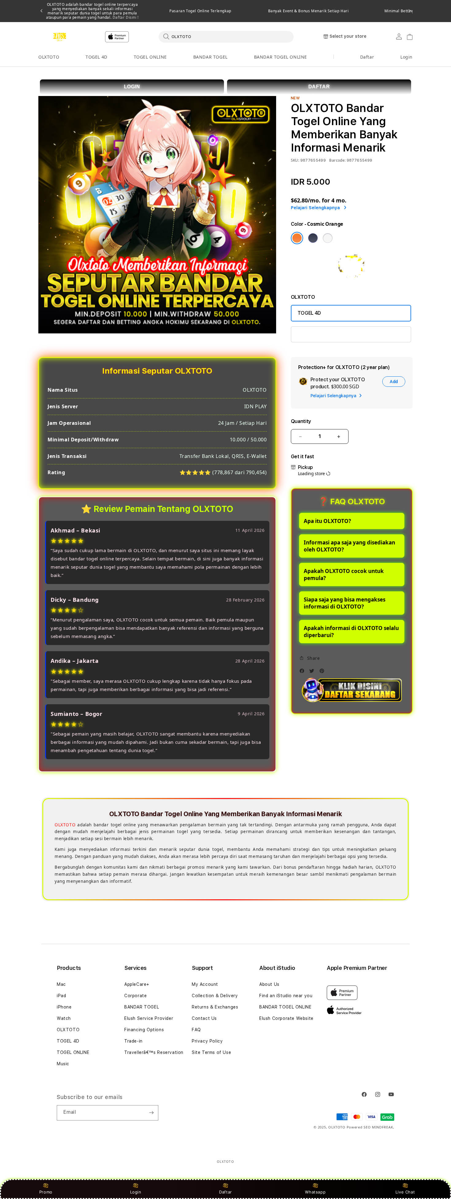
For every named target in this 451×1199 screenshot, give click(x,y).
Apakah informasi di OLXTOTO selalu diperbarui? (351, 631)
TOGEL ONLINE (150, 57)
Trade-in (133, 1041)
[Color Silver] (328, 238)
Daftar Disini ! (125, 17)
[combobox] (226, 36)
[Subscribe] (151, 1112)
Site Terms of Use (211, 1052)
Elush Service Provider (148, 1018)
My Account (205, 984)
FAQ (196, 1029)
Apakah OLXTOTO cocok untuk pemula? (344, 574)
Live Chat (405, 1191)
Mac (61, 984)
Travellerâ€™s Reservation (153, 1052)
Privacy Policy (207, 1041)
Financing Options (144, 1029)
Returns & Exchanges (215, 1007)
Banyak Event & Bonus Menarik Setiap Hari (308, 11)
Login (135, 1191)
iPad (61, 995)
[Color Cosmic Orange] (297, 238)
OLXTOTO (48, 57)
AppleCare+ (136, 984)
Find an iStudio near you (285, 995)
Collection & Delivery (215, 995)
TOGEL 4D (96, 57)
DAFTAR (319, 86)
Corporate (135, 995)
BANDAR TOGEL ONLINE (280, 57)
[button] (48, 57)
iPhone (64, 1007)
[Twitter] (313, 672)
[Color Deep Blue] (313, 238)
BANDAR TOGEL (210, 57)
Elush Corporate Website (286, 1018)
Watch (64, 1018)
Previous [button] (41, 11)
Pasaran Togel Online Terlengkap (200, 11)
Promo (45, 1191)
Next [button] (410, 11)
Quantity (301, 421)
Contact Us (204, 1018)
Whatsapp (315, 1191)
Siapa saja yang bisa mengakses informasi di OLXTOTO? (344, 603)
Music (63, 1063)
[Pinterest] (323, 672)
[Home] (59, 36)
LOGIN (132, 86)
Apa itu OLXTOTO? (327, 521)
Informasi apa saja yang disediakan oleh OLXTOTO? (349, 546)
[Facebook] (303, 672)
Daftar (225, 1191)
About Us (269, 984)
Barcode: (337, 160)
